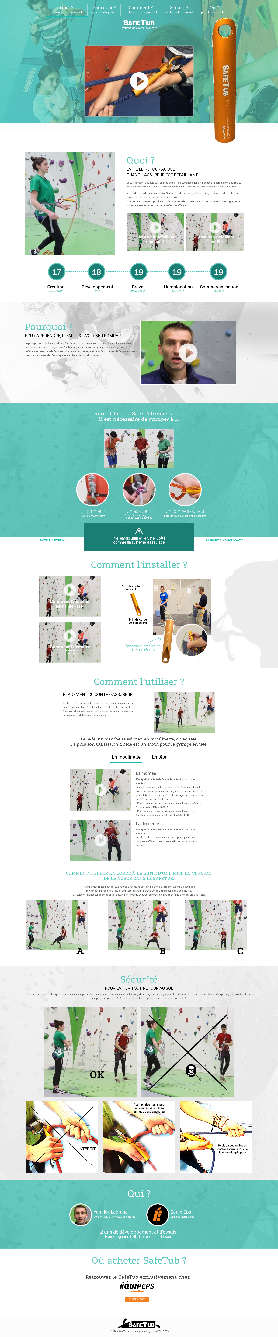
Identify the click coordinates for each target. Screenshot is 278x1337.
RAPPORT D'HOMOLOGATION (225, 540)
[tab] (126, 757)
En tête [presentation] (159, 757)
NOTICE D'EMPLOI (52, 540)
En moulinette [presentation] (126, 757)
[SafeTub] (139, 24)
